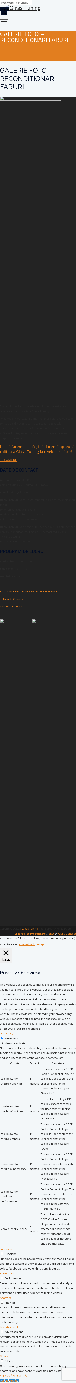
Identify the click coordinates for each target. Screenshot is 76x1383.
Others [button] (4, 1356)
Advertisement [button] (9, 1327)
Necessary (11, 1038)
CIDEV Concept (67, 933)
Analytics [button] (5, 1298)
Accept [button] (40, 944)
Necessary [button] (6, 1033)
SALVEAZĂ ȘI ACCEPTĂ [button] (13, 1376)
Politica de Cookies (11, 599)
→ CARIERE (8, 460)
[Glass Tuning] (38, 8)
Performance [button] (8, 1273)
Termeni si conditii (11, 606)
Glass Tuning (30, 928)
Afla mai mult (27, 944)
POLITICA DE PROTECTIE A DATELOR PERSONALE (28, 591)
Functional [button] (6, 1249)
